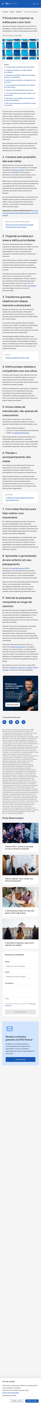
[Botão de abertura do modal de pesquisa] (34, 4)
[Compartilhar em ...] (4, 722)
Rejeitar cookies (17, 1401)
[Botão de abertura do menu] (3, 4)
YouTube (5, 670)
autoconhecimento (18, 647)
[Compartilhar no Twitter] (17, 722)
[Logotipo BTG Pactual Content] (11, 4)
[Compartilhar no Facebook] (23, 722)
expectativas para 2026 (19, 568)
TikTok (35, 667)
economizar (32, 286)
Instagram (21, 667)
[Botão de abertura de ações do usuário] (37, 4)
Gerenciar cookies (10, 1395)
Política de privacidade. (10, 1393)
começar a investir (17, 170)
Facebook (13, 667)
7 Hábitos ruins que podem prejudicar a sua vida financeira (20, 499)
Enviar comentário (20, 1012)
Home (6, 12)
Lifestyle (18, 12)
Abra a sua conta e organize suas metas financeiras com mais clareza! (20, 213)
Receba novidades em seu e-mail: (17, 358)
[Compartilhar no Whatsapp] (11, 722)
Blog (12, 12)
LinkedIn (29, 667)
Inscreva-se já (20, 1059)
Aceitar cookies (32, 1401)
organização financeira (21, 433)
